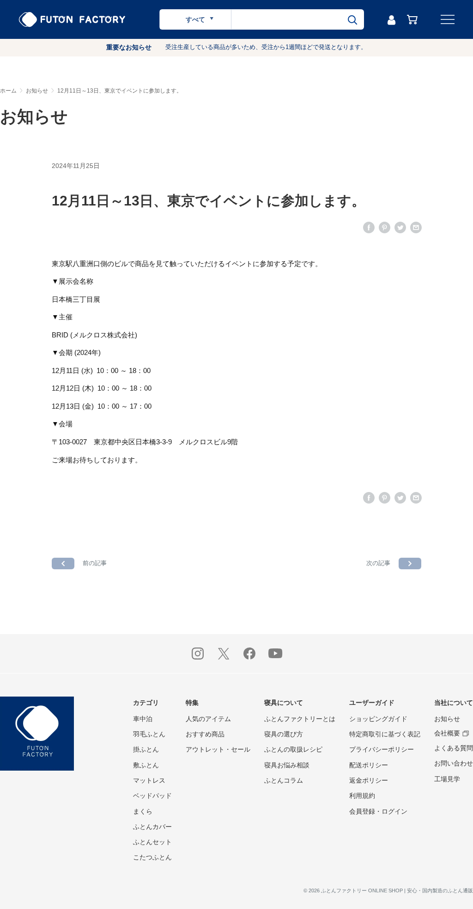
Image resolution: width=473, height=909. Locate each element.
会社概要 (447, 733)
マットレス (149, 780)
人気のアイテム (208, 718)
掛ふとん (146, 749)
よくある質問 (453, 748)
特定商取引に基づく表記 (384, 734)
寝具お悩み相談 (286, 765)
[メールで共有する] (416, 227)
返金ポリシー (368, 780)
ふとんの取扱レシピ (293, 749)
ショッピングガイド (378, 718)
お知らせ (37, 90)
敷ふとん (146, 765)
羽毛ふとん (149, 734)
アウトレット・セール (218, 749)
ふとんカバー (152, 826)
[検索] (352, 19)
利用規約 (362, 795)
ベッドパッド (152, 795)
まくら (142, 811)
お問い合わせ (453, 763)
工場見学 (447, 779)
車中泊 (142, 718)
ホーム (8, 90)
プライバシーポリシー (381, 749)
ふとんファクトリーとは (299, 718)
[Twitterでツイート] (400, 227)
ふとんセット (152, 842)
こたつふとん (152, 857)
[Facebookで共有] (369, 227)
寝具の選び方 (283, 734)
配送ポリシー (368, 765)
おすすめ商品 (205, 734)
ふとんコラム (283, 780)
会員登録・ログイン (378, 811)
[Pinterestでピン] (384, 227)
